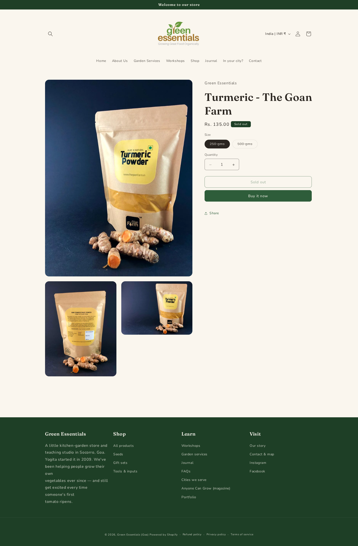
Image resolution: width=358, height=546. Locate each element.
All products (123, 445)
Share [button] (214, 213)
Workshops (190, 445)
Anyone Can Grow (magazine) (205, 488)
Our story (257, 445)
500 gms (247, 145)
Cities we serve (194, 480)
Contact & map (262, 454)
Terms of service (242, 534)
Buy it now (258, 196)
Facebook (257, 471)
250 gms (220, 145)
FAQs (185, 471)
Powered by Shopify (164, 534)
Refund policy (192, 534)
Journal (187, 462)
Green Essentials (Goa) (133, 534)
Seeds (118, 454)
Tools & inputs (125, 471)
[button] (50, 34)
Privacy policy (216, 534)
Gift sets (120, 462)
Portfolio (188, 497)
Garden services (194, 454)
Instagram (258, 462)
